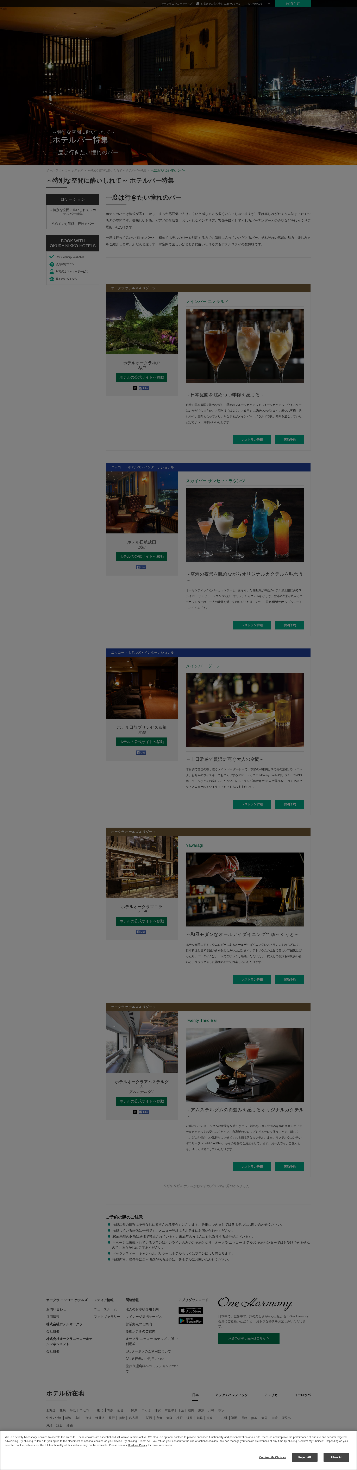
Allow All (336, 1457)
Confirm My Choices (272, 1457)
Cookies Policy (137, 1445)
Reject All (304, 1457)
